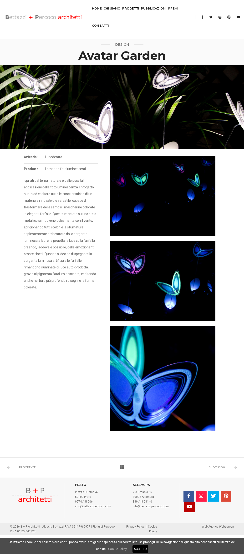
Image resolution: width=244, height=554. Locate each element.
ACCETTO (140, 549)
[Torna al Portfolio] (122, 468)
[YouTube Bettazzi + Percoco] (237, 17)
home (97, 8)
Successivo (217, 467)
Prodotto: (32, 169)
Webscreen (226, 526)
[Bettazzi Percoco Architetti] (44, 17)
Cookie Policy (117, 549)
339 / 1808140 (142, 501)
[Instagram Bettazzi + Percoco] (220, 17)
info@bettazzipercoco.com (93, 506)
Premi (173, 8)
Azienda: (31, 157)
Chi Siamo (112, 8)
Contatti (100, 25)
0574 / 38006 (84, 501)
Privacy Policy (135, 526)
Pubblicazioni (153, 8)
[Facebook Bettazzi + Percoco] (202, 17)
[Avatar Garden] (162, 196)
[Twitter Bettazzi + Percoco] (211, 17)
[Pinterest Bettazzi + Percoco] (229, 17)
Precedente (27, 467)
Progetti (130, 8)
